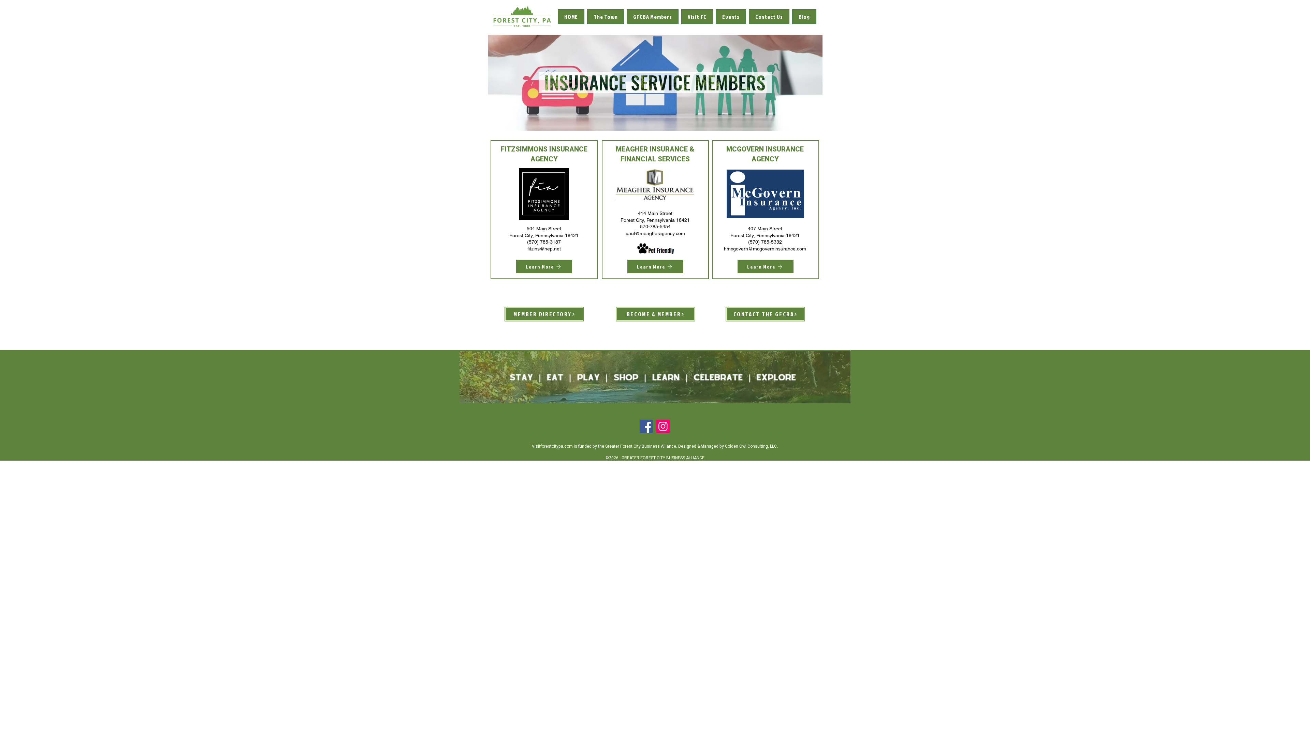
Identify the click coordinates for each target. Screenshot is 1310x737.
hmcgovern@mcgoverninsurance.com (765, 248)
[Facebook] (646, 426)
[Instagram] (663, 426)
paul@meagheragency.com (655, 233)
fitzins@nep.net (544, 248)
